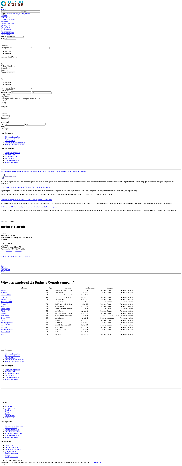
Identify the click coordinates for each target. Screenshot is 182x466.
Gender (3, 90)
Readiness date (6, 92)
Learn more (98, 462)
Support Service (6, 31)
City (2, 64)
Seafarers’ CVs (6, 17)
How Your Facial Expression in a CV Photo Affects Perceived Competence (26, 187)
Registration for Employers (14, 426)
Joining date (5, 48)
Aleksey (6, 295)
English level (5, 97)
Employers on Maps (7, 23)
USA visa (4, 101)
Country (3, 70)
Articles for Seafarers (8, 19)
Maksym (6, 313)
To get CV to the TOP (12, 139)
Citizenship (4, 68)
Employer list (5, 270)
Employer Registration (12, 153)
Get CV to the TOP (11, 447)
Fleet (2, 38)
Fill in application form (12, 137)
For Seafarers (5, 27)
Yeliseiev (6, 302)
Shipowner (4, 118)
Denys (5, 290)
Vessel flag (4, 122)
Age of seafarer (6, 88)
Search (7, 51)
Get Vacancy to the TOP (13, 431)
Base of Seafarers (11, 428)
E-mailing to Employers (13, 449)
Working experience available (11, 99)
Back (2, 266)
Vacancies (4, 16)
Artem (5, 325)
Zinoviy (6, 299)
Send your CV (10, 141)
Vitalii (5, 311)
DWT (3, 124)
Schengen (4, 103)
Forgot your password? (23, 14)
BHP (2, 126)
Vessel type (4, 46)
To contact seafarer (126, 290)
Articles (7, 414)
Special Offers (10, 416)
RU (2, 9)
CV (2, 35)
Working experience (27, 99)
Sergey (5, 304)
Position (3, 36)
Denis (5, 318)
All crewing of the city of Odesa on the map (15, 256)
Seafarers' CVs (10, 155)
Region (3, 72)
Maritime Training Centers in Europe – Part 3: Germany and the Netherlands (26, 200)
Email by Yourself (11, 451)
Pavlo (5, 334)
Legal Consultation (11, 453)
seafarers (4, 33)
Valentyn (6, 297)
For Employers (6, 29)
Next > (3, 272)
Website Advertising (11, 162)
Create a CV (9, 445)
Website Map (9, 417)
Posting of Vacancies (12, 156)
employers (10, 33)
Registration (11, 14)
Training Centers (6, 25)
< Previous (4, 268)
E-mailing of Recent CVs (13, 433)
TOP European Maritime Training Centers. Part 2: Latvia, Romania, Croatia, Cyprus (29, 207)
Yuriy (5, 316)
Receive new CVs (11, 158)
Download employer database (15, 143)
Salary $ (3, 95)
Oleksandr (7, 327)
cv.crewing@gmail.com (13, 251)
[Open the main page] (12, 6)
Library (7, 455)
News (7, 412)
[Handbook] (2, 398)
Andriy (6, 306)
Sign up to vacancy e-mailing (14, 144)
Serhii (5, 309)
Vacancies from (6, 57)
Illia (4, 292)
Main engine (5, 129)
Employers (4, 21)
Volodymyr (7, 322)
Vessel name (5, 116)
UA (4, 9)
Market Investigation (12, 160)
